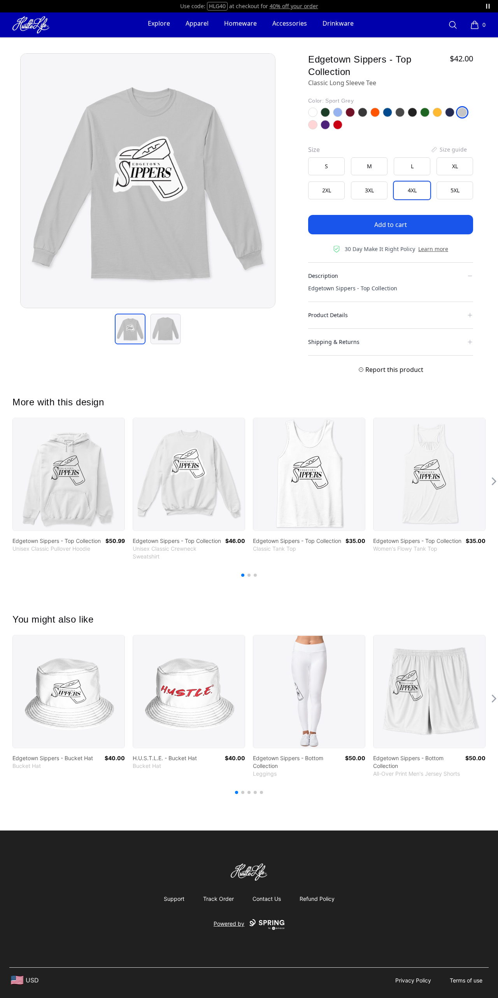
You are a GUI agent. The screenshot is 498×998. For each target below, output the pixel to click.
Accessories (289, 23)
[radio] (326, 166)
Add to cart (390, 224)
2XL (326, 190)
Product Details (328, 315)
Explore (159, 23)
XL (455, 166)
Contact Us (267, 898)
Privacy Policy (413, 980)
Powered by (229, 923)
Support (174, 898)
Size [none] (314, 149)
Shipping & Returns (333, 341)
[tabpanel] (147, 180)
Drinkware (338, 23)
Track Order (218, 898)
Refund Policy (317, 898)
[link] (68, 474)
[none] (448, 150)
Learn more (433, 249)
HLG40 (217, 6)
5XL (455, 190)
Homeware (240, 23)
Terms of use (466, 980)
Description (323, 275)
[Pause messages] (488, 6)
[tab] (130, 329)
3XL (369, 190)
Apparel (197, 23)
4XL (412, 190)
